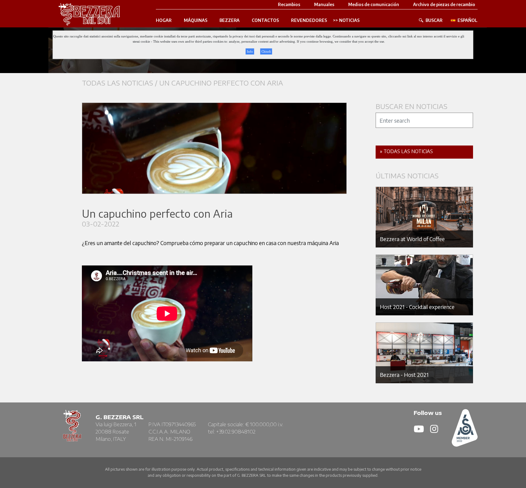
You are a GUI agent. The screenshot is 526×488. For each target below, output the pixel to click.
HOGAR (164, 20)
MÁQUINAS (195, 20)
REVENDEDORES (309, 20)
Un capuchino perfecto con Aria (221, 83)
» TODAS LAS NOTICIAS (406, 151)
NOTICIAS (349, 20)
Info (250, 51)
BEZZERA (229, 20)
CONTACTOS (265, 20)
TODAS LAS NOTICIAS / (120, 83)
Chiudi (266, 51)
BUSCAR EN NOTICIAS (411, 106)
